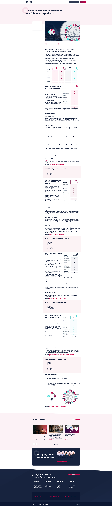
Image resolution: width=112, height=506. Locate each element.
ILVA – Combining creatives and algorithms (57, 164)
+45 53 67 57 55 (36, 495)
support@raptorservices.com (54, 496)
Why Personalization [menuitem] (72, 485)
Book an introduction (61, 461)
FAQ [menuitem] (69, 486)
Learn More (35, 441)
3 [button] (56, 444)
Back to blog (75, 43)
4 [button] (57, 444)
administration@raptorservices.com (70, 496)
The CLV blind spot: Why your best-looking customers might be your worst (40, 436)
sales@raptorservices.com (38, 496)
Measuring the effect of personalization (70, 435)
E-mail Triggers (34, 16)
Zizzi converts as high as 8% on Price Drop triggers (58, 298)
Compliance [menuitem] (71, 488)
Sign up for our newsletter (73, 474)
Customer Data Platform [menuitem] (38, 482)
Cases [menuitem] (46, 485)
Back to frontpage (74, 2)
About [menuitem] (58, 482)
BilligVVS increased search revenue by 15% (56, 234)
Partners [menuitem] (58, 487)
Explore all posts (75, 419)
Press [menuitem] (58, 488)
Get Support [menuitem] (71, 482)
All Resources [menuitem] (47, 482)
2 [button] (55, 444)
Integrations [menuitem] (36, 488)
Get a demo (83, 2)
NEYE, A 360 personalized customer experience (57, 406)
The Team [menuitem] (58, 484)
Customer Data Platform (41, 16)
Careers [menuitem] (58, 486)
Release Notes (35, 27)
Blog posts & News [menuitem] (48, 486)
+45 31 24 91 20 (66, 495)
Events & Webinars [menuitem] (48, 484)
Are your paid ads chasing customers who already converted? (55, 435)
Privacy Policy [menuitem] (71, 487)
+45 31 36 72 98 (51, 495)
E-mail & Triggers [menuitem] (36, 486)
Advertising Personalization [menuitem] (38, 487)
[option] (40, 434)
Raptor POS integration (50, 160)
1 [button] (54, 444)
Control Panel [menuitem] (71, 484)
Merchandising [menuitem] (36, 484)
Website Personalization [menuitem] (37, 485)
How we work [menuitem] (59, 485)
